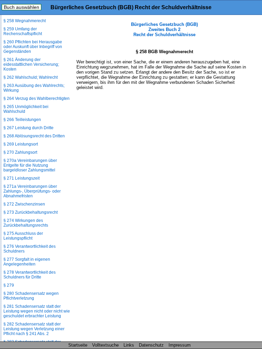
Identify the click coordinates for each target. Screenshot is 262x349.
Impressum (180, 345)
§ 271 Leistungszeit (21, 178)
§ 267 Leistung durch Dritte (28, 127)
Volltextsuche (105, 345)
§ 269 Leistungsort (20, 144)
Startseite (77, 345)
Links (128, 345)
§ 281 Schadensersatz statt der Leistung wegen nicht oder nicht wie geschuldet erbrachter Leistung (36, 311)
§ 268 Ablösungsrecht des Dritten (34, 136)
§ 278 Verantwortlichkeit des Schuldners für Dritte (29, 274)
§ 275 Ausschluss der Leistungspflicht (23, 236)
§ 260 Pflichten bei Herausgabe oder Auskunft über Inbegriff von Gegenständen (32, 47)
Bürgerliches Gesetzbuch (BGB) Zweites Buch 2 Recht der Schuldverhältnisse (164, 29)
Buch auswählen (21, 7)
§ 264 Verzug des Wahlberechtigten (36, 98)
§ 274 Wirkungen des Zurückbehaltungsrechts (25, 223)
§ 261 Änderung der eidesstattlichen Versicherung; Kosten (31, 64)
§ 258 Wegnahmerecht (24, 20)
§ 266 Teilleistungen (22, 119)
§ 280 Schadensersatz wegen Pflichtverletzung (31, 296)
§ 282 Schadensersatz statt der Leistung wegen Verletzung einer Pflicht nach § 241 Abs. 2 (33, 329)
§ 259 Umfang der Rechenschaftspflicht (22, 31)
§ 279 (8, 285)
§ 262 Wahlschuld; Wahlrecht (30, 77)
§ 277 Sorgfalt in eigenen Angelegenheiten (26, 262)
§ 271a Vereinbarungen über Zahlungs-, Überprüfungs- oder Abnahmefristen (32, 191)
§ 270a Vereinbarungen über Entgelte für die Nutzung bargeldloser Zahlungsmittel (30, 165)
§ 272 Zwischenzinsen (24, 204)
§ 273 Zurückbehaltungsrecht (30, 212)
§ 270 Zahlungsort (20, 152)
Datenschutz (151, 345)
